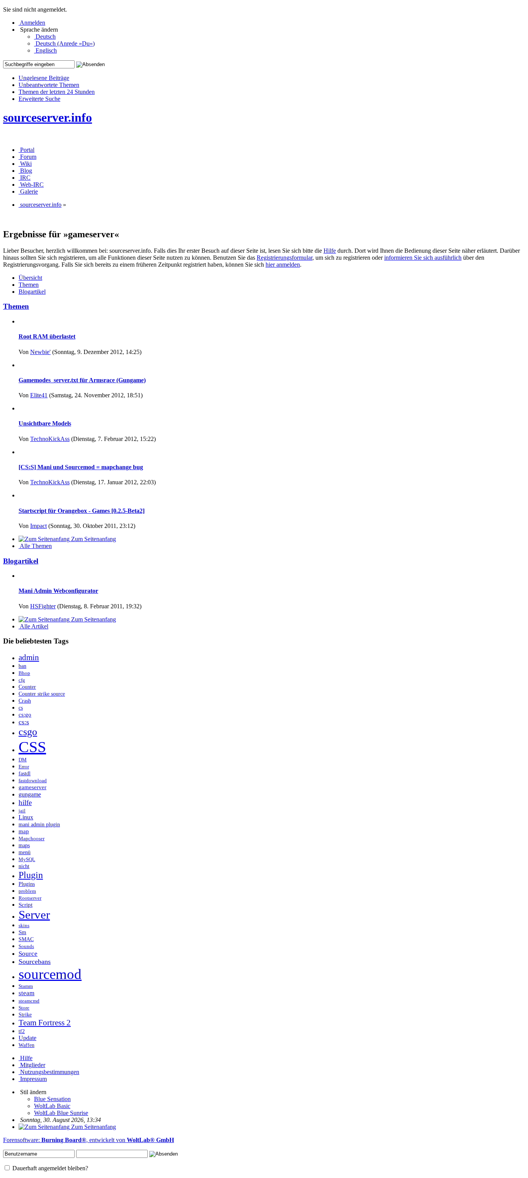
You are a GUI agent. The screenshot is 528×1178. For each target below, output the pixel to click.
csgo (28, 731)
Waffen (26, 1045)
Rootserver (30, 898)
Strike (25, 1015)
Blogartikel (20, 561)
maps (24, 845)
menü (25, 852)
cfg (22, 680)
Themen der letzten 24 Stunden (57, 92)
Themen (16, 306)
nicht (24, 866)
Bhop (24, 673)
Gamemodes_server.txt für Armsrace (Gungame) (82, 380)
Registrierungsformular (284, 257)
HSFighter (43, 606)
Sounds (26, 946)
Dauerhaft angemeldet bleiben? (49, 1168)
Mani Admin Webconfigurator (58, 590)
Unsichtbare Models (45, 423)
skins (24, 925)
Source (28, 953)
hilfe (25, 802)
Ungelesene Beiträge (44, 78)
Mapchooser (31, 838)
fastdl (25, 773)
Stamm (26, 986)
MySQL (27, 859)
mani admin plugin (39, 824)
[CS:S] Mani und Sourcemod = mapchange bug (81, 467)
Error (24, 766)
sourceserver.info (47, 117)
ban (22, 666)
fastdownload (33, 780)
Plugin (31, 875)
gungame (30, 794)
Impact (38, 526)
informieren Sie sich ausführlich (423, 257)
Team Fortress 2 (45, 1022)
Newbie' (40, 352)
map (24, 831)
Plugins (27, 884)
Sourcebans (35, 961)
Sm (22, 932)
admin (29, 657)
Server (34, 914)
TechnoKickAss (50, 439)
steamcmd (29, 1001)
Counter (27, 687)
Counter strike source (42, 694)
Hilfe (330, 250)
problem (27, 891)
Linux (26, 817)
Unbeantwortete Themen (49, 85)
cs (21, 708)
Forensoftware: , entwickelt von (88, 1140)
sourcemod (50, 974)
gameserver (32, 787)
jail (22, 811)
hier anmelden (283, 264)
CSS (32, 747)
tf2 (22, 1031)
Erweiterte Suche (39, 98)
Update (27, 1038)
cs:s (24, 722)
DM (23, 760)
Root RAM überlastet (47, 336)
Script (25, 905)
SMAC (26, 939)
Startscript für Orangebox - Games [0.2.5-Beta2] (82, 510)
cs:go (25, 715)
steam (26, 993)
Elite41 (39, 395)
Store (24, 1008)
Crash (25, 701)
